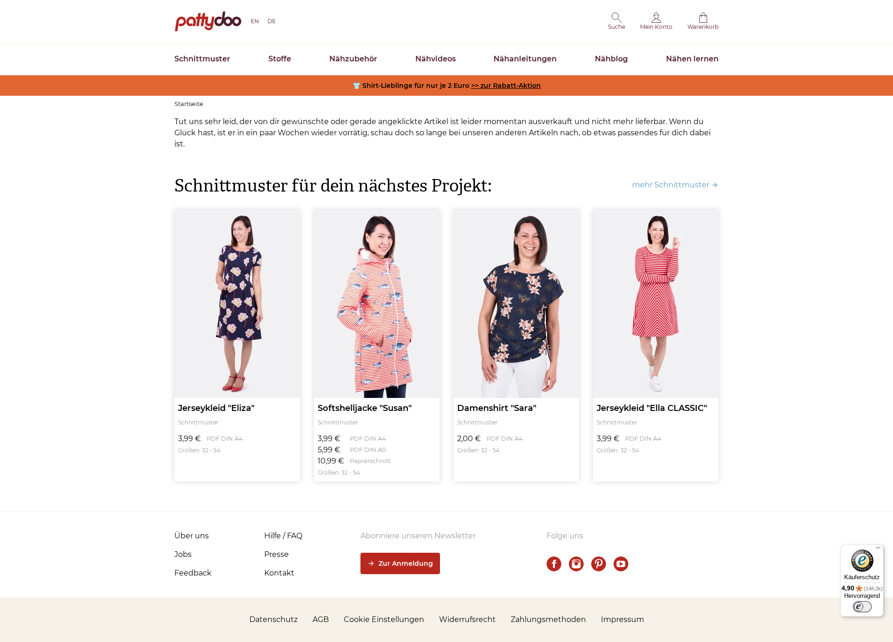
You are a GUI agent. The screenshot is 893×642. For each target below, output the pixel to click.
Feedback (193, 573)
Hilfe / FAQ (283, 535)
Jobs (183, 554)
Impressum (622, 619)
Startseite (188, 103)
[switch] (862, 606)
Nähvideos (435, 58)
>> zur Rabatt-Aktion (506, 85)
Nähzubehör (353, 58)
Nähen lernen (692, 58)
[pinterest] (598, 563)
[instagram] (576, 563)
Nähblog (611, 58)
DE (271, 21)
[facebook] (553, 563)
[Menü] (878, 550)
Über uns (191, 535)
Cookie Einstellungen (384, 619)
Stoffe (279, 58)
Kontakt (279, 573)
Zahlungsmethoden (548, 619)
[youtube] (620, 563)
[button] (616, 21)
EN (255, 21)
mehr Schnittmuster (670, 184)
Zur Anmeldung (406, 563)
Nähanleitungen (525, 58)
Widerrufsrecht (467, 619)
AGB (321, 619)
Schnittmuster (202, 58)
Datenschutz (273, 619)
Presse (276, 554)
